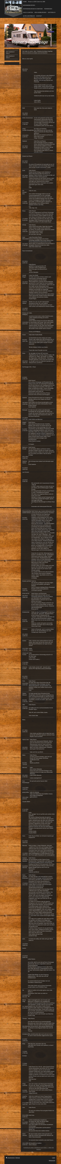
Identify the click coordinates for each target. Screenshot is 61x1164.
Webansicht (52, 1160)
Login (53, 1157)
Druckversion (11, 1157)
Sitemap (17, 1157)
